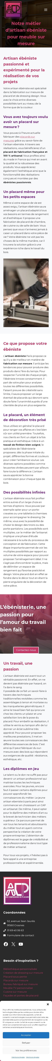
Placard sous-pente (15, 976)
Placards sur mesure (15, 980)
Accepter (26, 1035)
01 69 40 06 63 (15, 930)
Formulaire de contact (20, 935)
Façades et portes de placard (20, 995)
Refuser (26, 1042)
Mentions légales (18, 1057)
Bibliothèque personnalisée (20, 969)
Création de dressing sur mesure (23, 972)
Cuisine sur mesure (15, 991)
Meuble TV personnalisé (18, 988)
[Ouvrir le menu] (46, 9)
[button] (47, 1004)
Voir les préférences (26, 1050)
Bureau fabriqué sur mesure (20, 984)
